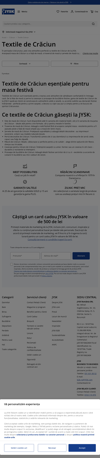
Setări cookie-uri (19, 448)
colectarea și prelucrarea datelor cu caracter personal (40, 434)
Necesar (52, 448)
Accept (82, 448)
